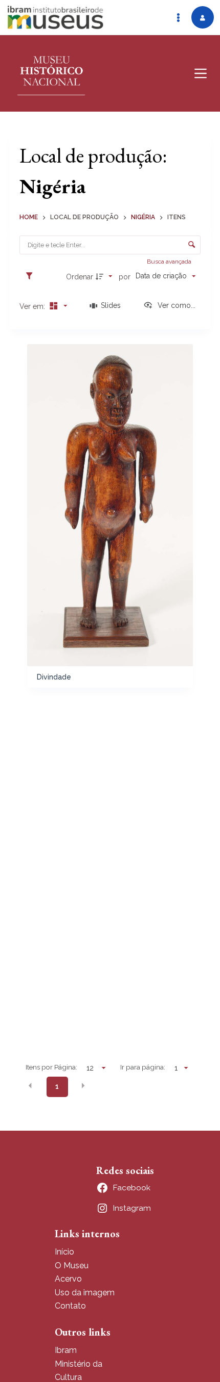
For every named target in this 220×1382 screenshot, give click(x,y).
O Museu (72, 1265)
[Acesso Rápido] (178, 17)
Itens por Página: (51, 1067)
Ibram (66, 1350)
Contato (70, 1306)
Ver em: (33, 306)
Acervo (68, 1279)
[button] (30, 1086)
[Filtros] (31, 276)
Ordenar (79, 277)
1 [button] (57, 1086)
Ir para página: (142, 1067)
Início (64, 1252)
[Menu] (200, 73)
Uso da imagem (85, 1292)
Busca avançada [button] (170, 261)
